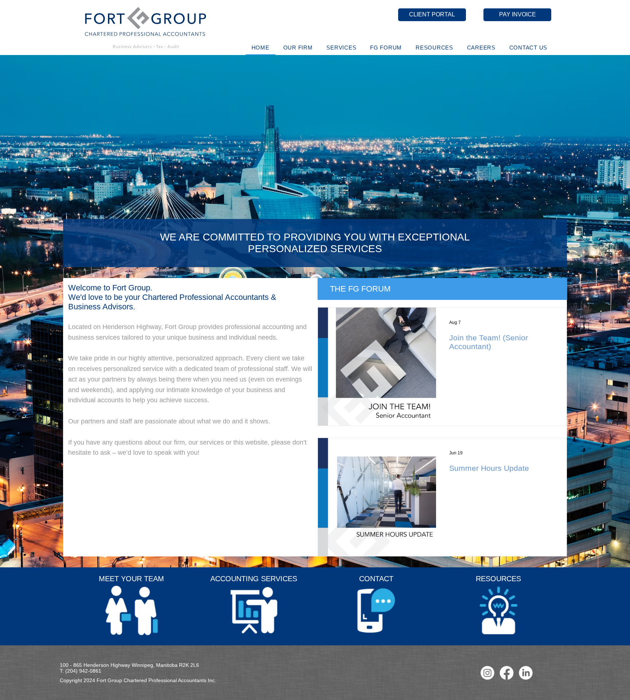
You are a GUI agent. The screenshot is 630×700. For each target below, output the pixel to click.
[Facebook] (507, 673)
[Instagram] (487, 673)
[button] (298, 47)
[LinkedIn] (526, 673)
